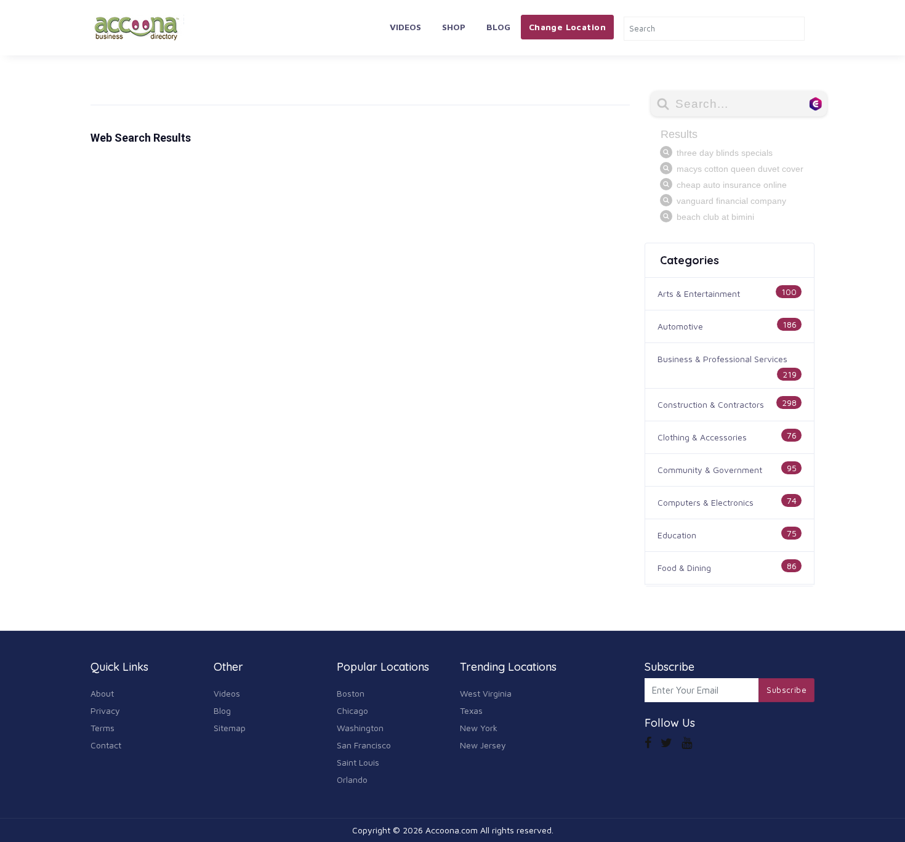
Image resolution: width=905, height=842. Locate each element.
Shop (453, 27)
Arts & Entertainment (699, 293)
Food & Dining (684, 567)
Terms (102, 728)
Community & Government (710, 469)
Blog (498, 27)
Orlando (352, 779)
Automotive (680, 326)
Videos (405, 27)
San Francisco (364, 745)
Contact (105, 745)
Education (677, 535)
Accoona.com (451, 830)
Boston (350, 693)
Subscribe (786, 690)
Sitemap (230, 728)
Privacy (105, 710)
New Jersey (483, 745)
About (102, 693)
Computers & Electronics (706, 502)
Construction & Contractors (711, 404)
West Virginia (486, 693)
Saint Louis (358, 762)
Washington (360, 728)
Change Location (567, 27)
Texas (471, 710)
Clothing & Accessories (702, 437)
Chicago (352, 710)
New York (478, 728)
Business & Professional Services (722, 359)
